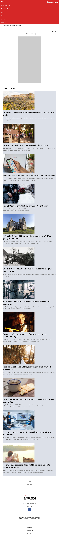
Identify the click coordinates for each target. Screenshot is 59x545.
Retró (2, 12)
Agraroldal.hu (29, 538)
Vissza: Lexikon (54, 31)
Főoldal (29, 481)
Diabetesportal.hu (29, 530)
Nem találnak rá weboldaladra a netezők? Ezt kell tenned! (29, 175)
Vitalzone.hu (29, 527)
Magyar (33, 33)
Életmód (3, 19)
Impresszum (29, 488)
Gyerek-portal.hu (29, 536)
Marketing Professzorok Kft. (34, 518)
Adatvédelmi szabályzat (29, 484)
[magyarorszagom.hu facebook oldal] (29, 509)
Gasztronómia (4, 8)
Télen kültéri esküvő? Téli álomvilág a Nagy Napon (25, 206)
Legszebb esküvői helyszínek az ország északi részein (26, 145)
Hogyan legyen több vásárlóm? (29, 503)
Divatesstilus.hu (29, 533)
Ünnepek (2, 22)
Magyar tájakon (4, 5)
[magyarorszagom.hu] (52, 2)
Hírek (2, 15)
